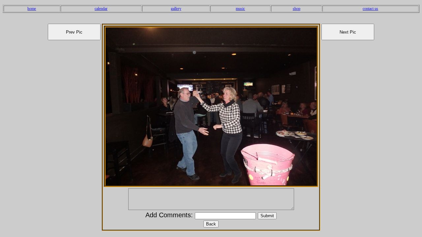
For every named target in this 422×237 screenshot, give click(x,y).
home (31, 8)
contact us (370, 8)
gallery (176, 8)
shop (296, 8)
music (240, 8)
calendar (101, 8)
